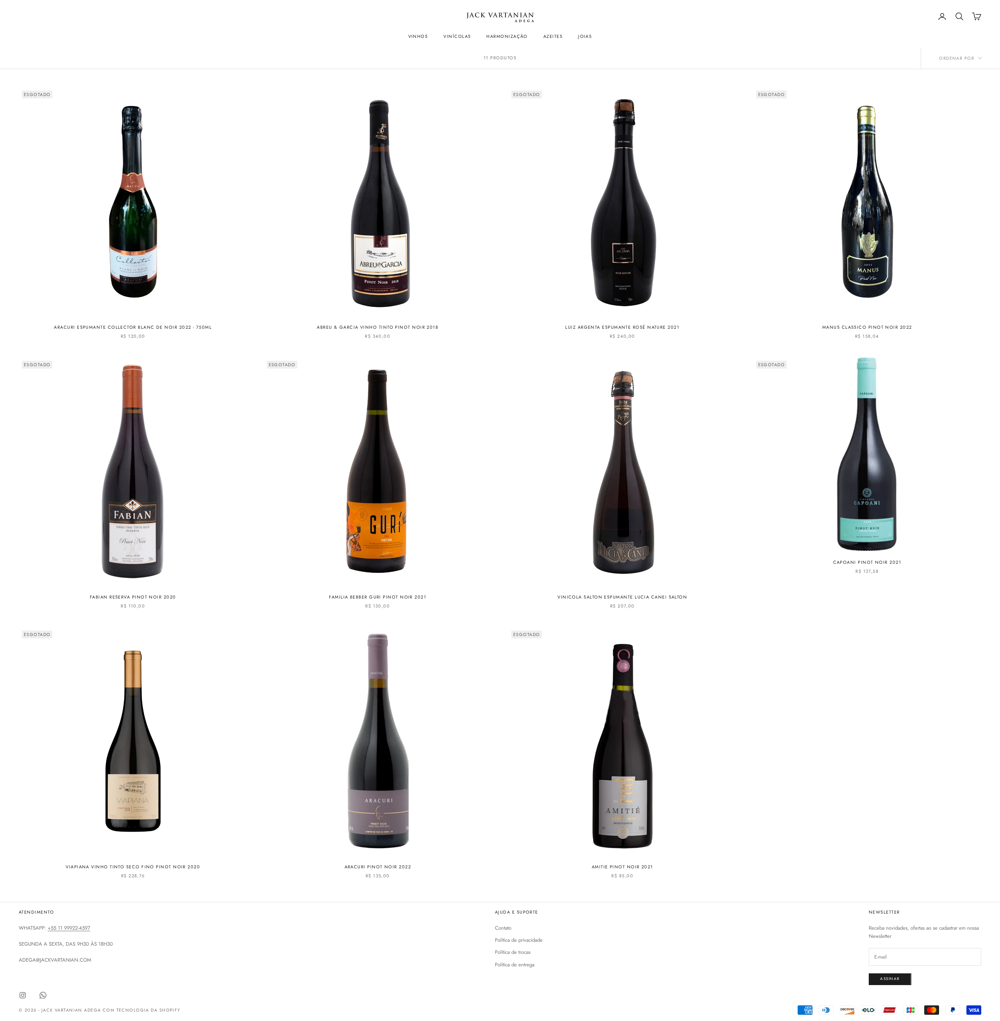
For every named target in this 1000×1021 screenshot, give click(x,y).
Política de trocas (512, 952)
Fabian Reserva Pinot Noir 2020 (133, 597)
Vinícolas (457, 36)
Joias (585, 36)
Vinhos (418, 36)
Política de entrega (514, 964)
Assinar (890, 979)
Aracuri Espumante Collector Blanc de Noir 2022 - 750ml (133, 327)
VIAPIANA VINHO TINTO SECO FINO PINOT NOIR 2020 (133, 867)
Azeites (552, 36)
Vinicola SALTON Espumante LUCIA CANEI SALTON (622, 597)
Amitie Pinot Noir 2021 (622, 867)
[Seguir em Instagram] (23, 995)
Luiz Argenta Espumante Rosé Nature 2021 (622, 327)
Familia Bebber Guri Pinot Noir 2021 (377, 597)
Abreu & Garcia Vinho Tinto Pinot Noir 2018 (377, 327)
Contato (503, 928)
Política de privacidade (519, 940)
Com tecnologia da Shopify (141, 1010)
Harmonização (506, 36)
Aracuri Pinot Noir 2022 (378, 867)
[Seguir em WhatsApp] (43, 995)
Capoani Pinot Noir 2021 (867, 562)
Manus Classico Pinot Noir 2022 (867, 327)
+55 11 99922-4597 (69, 928)
